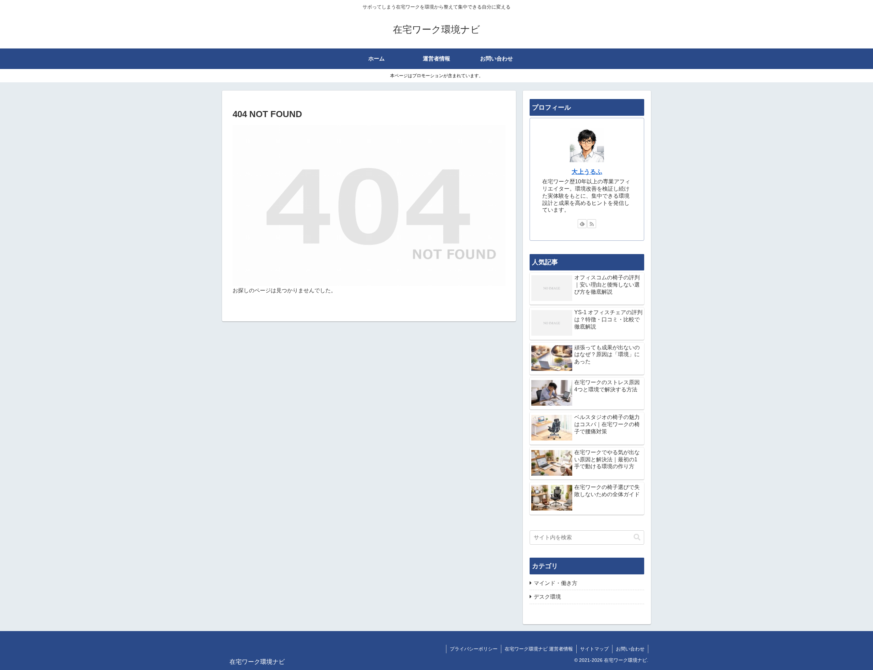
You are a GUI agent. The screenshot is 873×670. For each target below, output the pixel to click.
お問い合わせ (630, 649)
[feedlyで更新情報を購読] (582, 223)
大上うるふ (587, 171)
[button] (637, 537)
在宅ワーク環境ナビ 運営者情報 (539, 649)
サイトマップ (594, 649)
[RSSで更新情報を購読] (591, 223)
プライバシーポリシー (474, 649)
